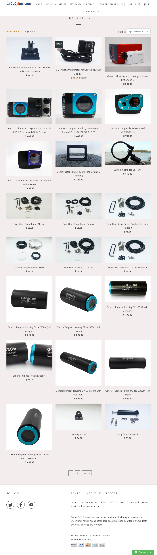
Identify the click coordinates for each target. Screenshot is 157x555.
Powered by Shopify (81, 539)
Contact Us (144, 552)
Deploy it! (92, 4)
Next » (87, 473)
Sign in (132, 4)
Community (92, 11)
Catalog (49, 4)
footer (112, 493)
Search (77, 493)
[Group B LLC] (18, 4)
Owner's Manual (109, 4)
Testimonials (76, 4)
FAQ (123, 4)
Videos (62, 4)
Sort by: (122, 31)
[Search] (140, 4)
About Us (94, 493)
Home (39, 4)
